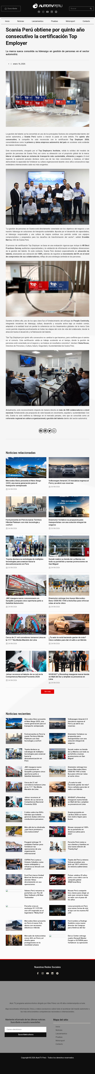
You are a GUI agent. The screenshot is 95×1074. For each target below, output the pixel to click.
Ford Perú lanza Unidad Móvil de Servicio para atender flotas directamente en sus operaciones (34, 879)
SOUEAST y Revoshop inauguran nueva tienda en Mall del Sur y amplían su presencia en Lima (69, 676)
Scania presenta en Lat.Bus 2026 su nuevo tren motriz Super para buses (77, 815)
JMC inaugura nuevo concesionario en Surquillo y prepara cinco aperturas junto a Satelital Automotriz (24, 600)
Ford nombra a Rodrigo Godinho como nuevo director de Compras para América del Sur (77, 924)
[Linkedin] (52, 12)
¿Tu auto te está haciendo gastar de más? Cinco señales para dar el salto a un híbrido (67, 638)
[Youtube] (47, 12)
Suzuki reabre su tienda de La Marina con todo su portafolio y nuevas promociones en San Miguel (68, 561)
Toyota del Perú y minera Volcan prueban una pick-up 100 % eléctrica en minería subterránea (78, 863)
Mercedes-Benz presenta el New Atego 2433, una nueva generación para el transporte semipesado (23, 483)
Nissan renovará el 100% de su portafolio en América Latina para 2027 (78, 830)
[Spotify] (56, 12)
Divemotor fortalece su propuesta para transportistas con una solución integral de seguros (67, 522)
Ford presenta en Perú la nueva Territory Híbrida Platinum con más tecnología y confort (23, 522)
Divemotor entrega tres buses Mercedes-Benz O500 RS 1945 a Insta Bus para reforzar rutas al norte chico (69, 600)
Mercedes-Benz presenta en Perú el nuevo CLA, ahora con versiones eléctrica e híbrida (35, 924)
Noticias (20, 21)
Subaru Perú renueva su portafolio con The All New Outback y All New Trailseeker (34, 894)
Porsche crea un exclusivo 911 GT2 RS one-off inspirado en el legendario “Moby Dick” (34, 909)
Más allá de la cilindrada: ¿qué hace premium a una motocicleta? (34, 829)
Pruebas (54, 21)
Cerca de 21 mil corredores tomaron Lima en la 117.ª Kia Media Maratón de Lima (26, 638)
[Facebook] (39, 12)
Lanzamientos (37, 21)
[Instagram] (43, 12)
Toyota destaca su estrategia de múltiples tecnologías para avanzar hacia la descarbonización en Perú (24, 561)
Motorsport (70, 21)
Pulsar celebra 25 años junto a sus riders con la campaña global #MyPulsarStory (78, 878)
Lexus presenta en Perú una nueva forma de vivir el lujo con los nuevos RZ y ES (78, 909)
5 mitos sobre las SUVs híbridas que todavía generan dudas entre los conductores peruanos (34, 815)
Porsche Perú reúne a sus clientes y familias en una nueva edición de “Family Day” (78, 845)
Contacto (86, 21)
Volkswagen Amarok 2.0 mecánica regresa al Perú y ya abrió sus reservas (69, 481)
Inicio (7, 21)
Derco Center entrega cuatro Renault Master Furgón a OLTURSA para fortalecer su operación (78, 939)
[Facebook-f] (38, 973)
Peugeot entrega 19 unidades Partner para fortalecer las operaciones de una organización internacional (33, 848)
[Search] (91, 9)
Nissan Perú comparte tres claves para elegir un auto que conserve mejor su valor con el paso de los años (78, 895)
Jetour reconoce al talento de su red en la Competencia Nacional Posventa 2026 (24, 675)
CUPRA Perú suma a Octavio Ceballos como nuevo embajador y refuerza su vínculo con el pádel (34, 864)
